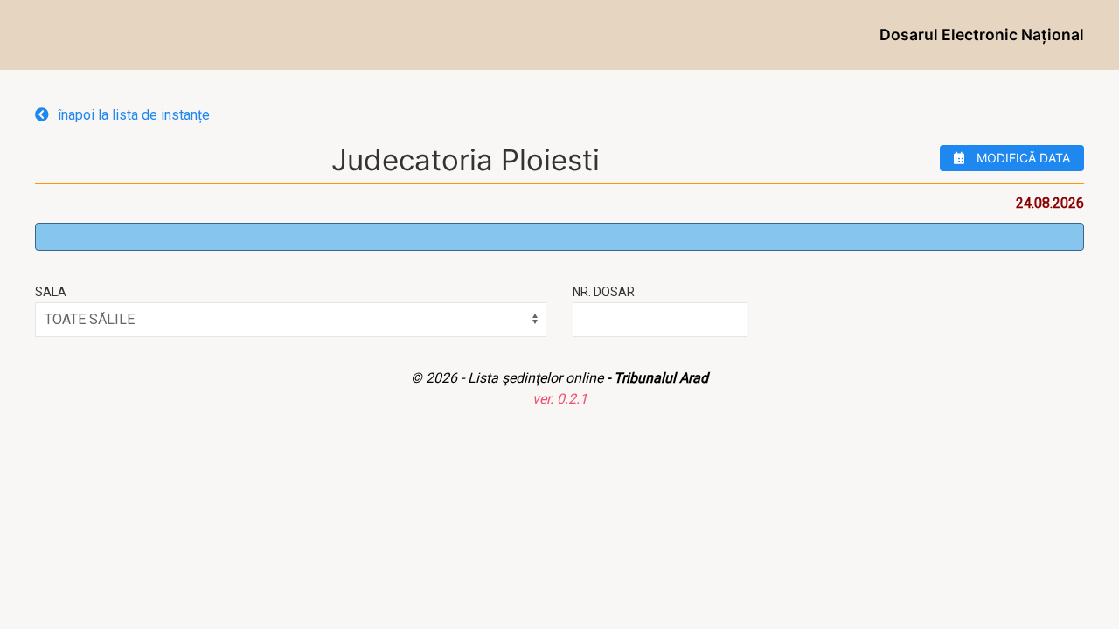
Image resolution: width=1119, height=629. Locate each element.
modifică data (1021, 157)
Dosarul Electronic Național (981, 34)
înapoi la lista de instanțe (134, 115)
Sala (50, 292)
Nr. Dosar (604, 292)
